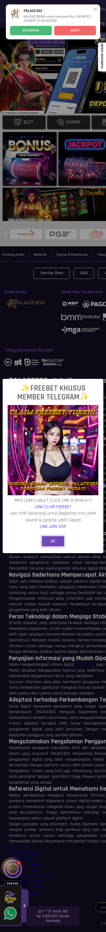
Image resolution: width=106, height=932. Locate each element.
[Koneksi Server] (12, 869)
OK (53, 541)
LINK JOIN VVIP (53, 526)
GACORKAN (31, 30)
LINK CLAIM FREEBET (53, 507)
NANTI (75, 30)
